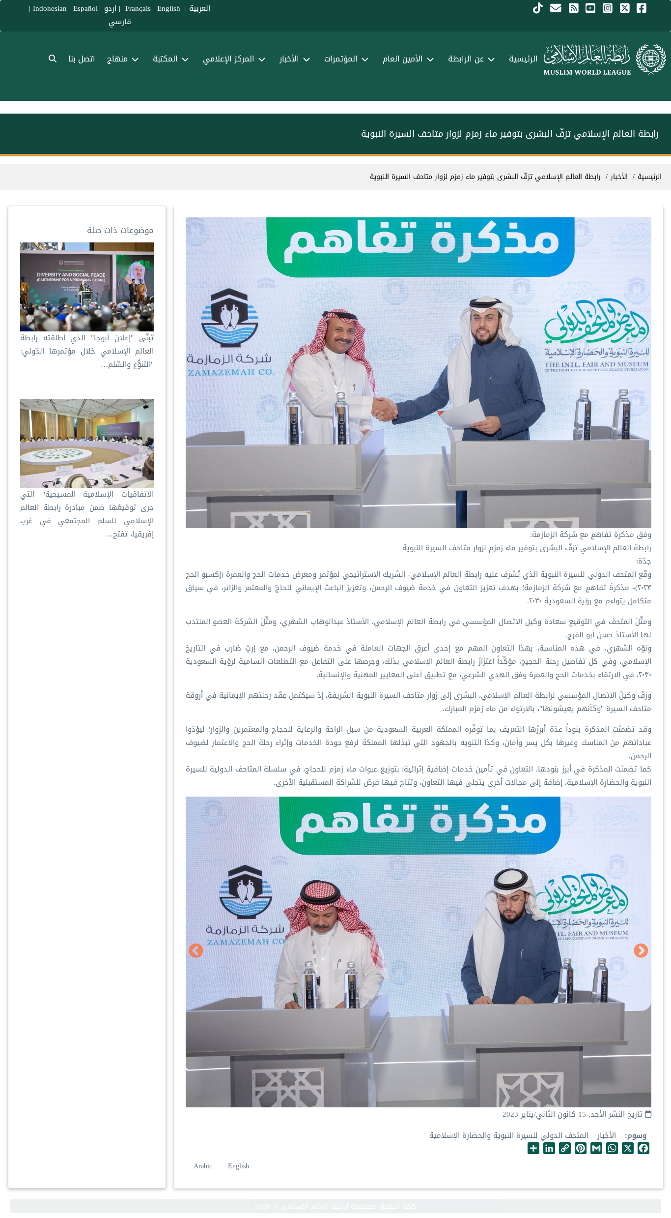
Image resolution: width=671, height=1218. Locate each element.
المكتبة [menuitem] (165, 58)
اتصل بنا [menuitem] (81, 58)
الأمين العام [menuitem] (403, 58)
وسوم (636, 1135)
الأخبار (606, 1135)
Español (85, 8)
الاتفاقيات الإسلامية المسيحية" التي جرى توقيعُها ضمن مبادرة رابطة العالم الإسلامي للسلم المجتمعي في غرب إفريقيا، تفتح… (86, 514)
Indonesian (50, 8)
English (238, 1166)
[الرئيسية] (605, 59)
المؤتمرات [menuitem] (341, 58)
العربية (199, 8)
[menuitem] (52, 59)
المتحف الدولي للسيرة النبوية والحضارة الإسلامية (508, 1135)
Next (196, 951)
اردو (110, 8)
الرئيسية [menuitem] (523, 58)
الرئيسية (650, 176)
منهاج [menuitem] (117, 58)
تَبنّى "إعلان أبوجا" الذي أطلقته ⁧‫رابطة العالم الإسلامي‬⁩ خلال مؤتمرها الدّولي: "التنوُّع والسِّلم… (86, 351)
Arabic (203, 1166)
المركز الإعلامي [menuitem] (228, 58)
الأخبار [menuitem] (289, 58)
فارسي (120, 22)
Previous (641, 951)
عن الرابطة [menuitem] (466, 58)
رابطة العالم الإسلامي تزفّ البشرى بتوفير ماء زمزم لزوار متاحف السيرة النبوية (485, 176)
